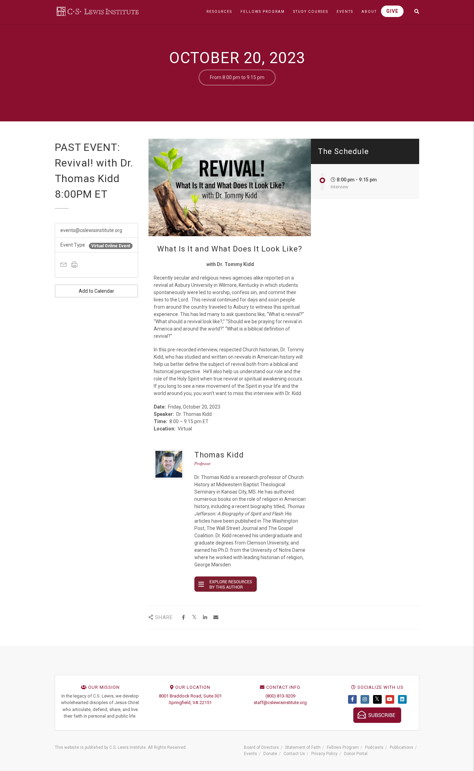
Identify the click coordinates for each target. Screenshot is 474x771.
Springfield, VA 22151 (190, 702)
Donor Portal (355, 753)
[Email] (215, 617)
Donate (270, 753)
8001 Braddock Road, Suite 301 (190, 696)
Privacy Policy (324, 753)
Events (250, 753)
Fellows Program (343, 747)
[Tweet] (194, 617)
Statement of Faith (303, 747)
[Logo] (98, 11)
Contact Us (294, 753)
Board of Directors (261, 747)
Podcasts (374, 747)
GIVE (392, 11)
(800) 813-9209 (280, 696)
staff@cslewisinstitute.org (280, 702)
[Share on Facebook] (183, 617)
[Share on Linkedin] (205, 617)
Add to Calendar (96, 291)
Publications (401, 747)
